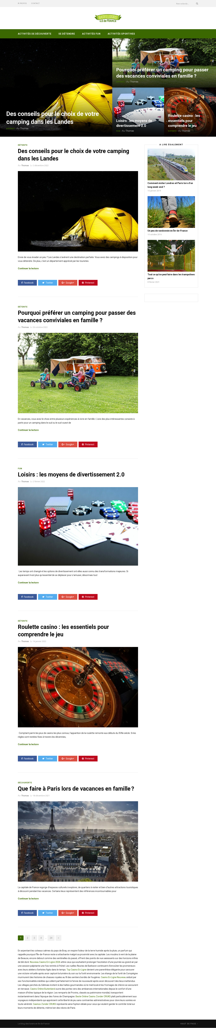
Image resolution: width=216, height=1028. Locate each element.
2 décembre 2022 (41, 165)
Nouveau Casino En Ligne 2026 (45, 962)
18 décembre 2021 (41, 795)
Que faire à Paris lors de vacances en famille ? (76, 788)
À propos (22, 3)
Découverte (25, 783)
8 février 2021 (154, 282)
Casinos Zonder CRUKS (44, 1004)
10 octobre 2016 (155, 234)
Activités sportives (121, 34)
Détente (10, 129)
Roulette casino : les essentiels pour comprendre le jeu (184, 120)
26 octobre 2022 (40, 327)
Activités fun (91, 34)
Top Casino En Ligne (76, 969)
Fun (118, 131)
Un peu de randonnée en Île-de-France (168, 230)
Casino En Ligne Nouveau (113, 977)
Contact (35, 3)
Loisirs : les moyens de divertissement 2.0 (71, 474)
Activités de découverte (34, 34)
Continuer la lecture (28, 268)
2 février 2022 (39, 481)
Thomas (24, 128)
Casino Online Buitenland (42, 989)
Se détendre (67, 34)
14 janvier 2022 (39, 641)
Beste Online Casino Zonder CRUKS (93, 996)
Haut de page (188, 1024)
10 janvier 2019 (154, 191)
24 (51, 938)
